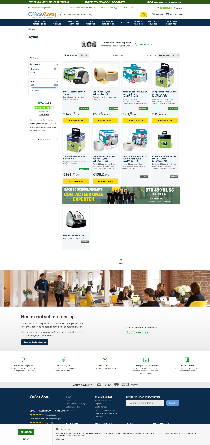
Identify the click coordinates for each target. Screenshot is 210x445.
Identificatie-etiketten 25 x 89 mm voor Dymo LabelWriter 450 (134, 158)
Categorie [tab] (35, 64)
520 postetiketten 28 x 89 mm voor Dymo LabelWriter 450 (164, 158)
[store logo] (42, 15)
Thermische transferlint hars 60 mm (74, 157)
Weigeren (60, 439)
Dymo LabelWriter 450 (73, 235)
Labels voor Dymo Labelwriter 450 (101, 92)
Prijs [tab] (32, 81)
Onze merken (42, 69)
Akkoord (26, 432)
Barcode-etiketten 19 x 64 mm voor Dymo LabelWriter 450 (134, 93)
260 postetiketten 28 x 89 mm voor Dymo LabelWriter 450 (164, 93)
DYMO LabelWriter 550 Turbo (74, 92)
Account (160, 14)
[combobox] (103, 14)
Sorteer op (151, 55)
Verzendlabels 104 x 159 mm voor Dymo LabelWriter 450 (104, 158)
